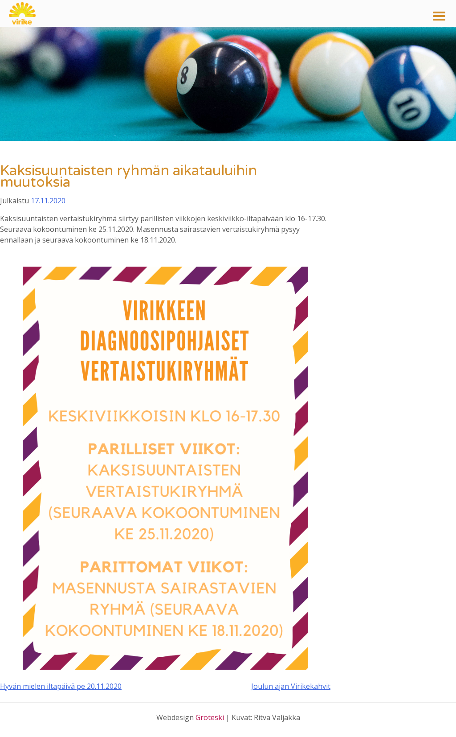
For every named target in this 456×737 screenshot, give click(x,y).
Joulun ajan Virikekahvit (290, 686)
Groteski (209, 717)
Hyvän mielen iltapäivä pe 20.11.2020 (61, 686)
